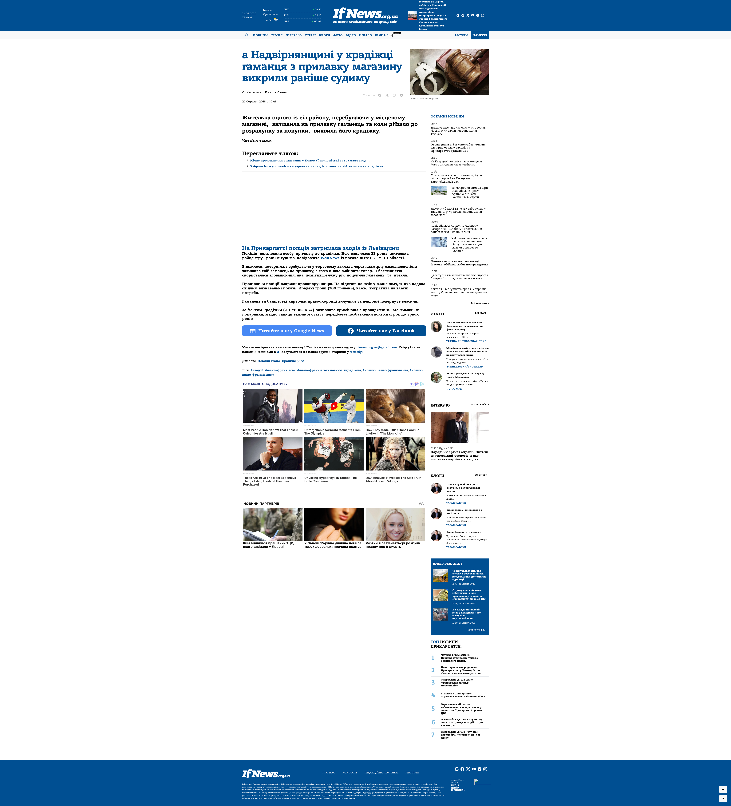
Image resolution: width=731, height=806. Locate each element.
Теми (275, 35)
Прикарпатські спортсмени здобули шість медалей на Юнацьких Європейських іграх (456, 178)
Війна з (388, 35)
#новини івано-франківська (385, 370)
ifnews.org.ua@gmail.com (376, 347)
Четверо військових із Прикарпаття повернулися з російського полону (459, 657)
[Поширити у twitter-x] (387, 95)
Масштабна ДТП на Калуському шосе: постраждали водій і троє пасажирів (462, 722)
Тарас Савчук (456, 503)
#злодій (257, 370)
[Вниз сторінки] (723, 798)
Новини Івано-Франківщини (281, 361)
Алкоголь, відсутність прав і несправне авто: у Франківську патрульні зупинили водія (459, 292)
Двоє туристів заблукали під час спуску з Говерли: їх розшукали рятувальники (459, 277)
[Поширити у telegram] (401, 95)
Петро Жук (454, 388)
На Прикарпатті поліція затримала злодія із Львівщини (320, 248)
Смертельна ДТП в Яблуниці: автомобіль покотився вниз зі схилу (460, 734)
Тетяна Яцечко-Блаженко (466, 341)
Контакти (349, 772)
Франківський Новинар (464, 366)
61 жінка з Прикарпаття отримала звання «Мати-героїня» (463, 695)
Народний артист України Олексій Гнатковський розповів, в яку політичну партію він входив (459, 455)
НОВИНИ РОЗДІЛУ (477, 630)
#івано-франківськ (280, 370)
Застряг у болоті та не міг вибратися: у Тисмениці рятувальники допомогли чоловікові (458, 212)
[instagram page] (482, 15)
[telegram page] (477, 15)
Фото (338, 35)
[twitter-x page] (467, 15)
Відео (351, 35)
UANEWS (480, 35)
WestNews (330, 258)
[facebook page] (462, 15)
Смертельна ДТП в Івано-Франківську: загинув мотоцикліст (457, 682)
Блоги (324, 35)
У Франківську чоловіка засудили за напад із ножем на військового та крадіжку (316, 166)
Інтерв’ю (294, 35)
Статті (310, 35)
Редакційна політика (381, 772)
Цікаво (365, 35)
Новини (260, 35)
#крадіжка (352, 370)
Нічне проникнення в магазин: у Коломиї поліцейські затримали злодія (309, 160)
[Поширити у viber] (394, 95)
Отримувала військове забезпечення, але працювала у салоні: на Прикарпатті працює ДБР (458, 148)
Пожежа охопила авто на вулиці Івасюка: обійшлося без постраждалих (459, 263)
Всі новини (480, 303)
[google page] (457, 15)
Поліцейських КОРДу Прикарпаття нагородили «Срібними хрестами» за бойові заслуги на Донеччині (457, 229)
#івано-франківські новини (319, 370)
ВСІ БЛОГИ (482, 475)
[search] (246, 35)
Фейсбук (357, 352)
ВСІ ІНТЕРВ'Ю (480, 404)
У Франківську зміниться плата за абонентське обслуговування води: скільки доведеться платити (469, 244)
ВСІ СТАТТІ (482, 313)
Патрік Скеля (276, 92)
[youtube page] (472, 15)
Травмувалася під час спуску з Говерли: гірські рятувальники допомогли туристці (458, 131)
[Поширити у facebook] (379, 95)
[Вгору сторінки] (723, 789)
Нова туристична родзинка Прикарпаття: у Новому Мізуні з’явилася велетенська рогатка (461, 670)
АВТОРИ (461, 35)
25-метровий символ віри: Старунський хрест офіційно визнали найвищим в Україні (470, 192)
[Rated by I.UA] (482, 781)
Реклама (412, 772)
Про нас (328, 772)
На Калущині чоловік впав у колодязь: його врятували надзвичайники (457, 163)
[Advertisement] (334, 211)
